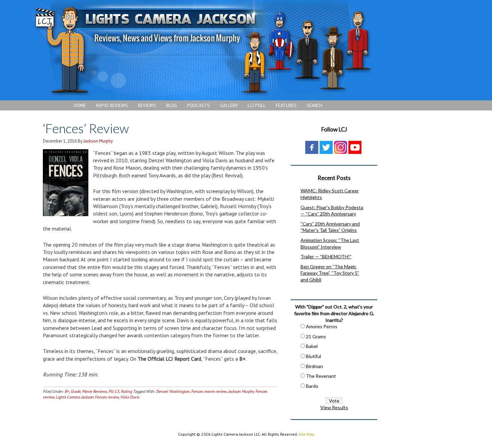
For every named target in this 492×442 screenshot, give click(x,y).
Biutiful (313, 356)
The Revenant (321, 376)
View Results (334, 407)
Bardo (312, 386)
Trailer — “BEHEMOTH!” (326, 256)
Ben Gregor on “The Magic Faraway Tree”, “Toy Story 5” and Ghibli (330, 273)
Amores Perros (321, 326)
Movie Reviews (94, 391)
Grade (75, 391)
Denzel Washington (172, 391)
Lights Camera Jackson (202, 50)
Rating (126, 391)
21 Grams (316, 336)
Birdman (314, 366)
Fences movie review (208, 391)
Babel (312, 346)
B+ (67, 391)
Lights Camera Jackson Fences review (87, 397)
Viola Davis (129, 397)
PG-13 (113, 391)
